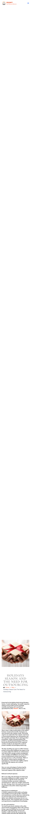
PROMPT (15, 708)
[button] (28, 3)
